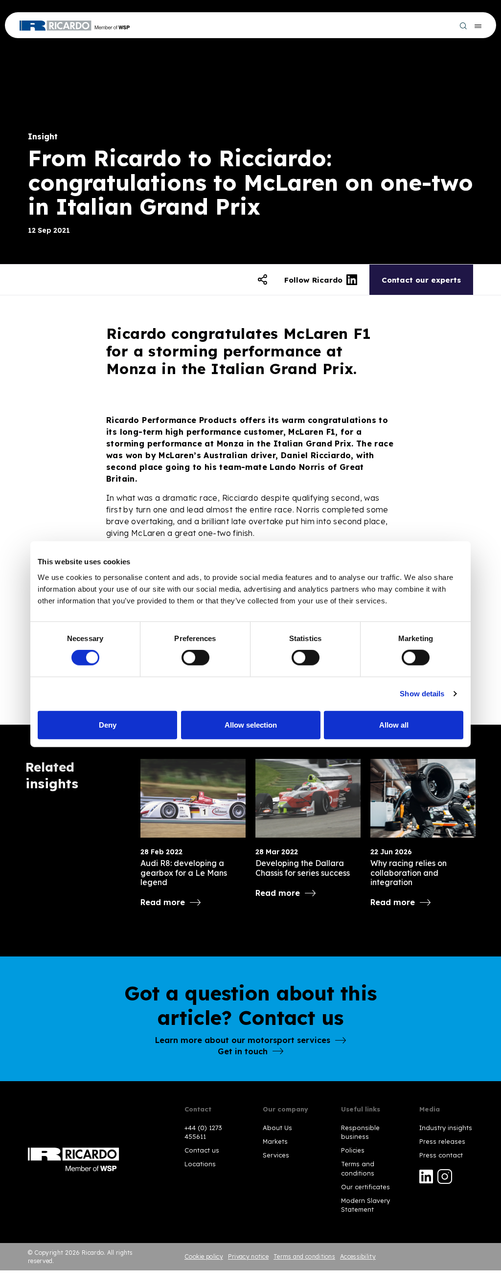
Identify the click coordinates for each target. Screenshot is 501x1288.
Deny (107, 724)
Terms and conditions (357, 1168)
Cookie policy (203, 1256)
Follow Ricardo (313, 280)
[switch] (195, 658)
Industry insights (445, 1128)
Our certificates (365, 1187)
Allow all (394, 724)
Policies (352, 1150)
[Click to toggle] (262, 280)
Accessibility (358, 1256)
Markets (275, 1141)
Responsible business (360, 1132)
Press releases (442, 1141)
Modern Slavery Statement (365, 1205)
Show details (422, 693)
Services (276, 1155)
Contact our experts (421, 280)
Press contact (441, 1155)
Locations (200, 1164)
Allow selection (251, 724)
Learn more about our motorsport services (242, 1040)
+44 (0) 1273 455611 (203, 1132)
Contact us (201, 1150)
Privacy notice (248, 1256)
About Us (277, 1128)
